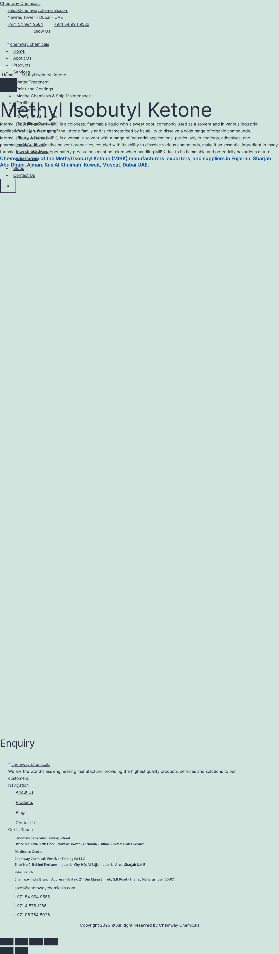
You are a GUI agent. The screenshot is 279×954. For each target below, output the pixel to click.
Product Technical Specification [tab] (70, 172)
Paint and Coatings (34, 89)
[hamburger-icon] (173, 51)
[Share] (36, 941)
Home (19, 51)
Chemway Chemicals (20, 3)
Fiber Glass (27, 158)
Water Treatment (32, 82)
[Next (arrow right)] (21, 950)
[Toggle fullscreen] (21, 941)
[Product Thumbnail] (8, 85)
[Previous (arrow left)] (6, 950)
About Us (22, 58)
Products (21, 65)
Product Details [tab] (25, 172)
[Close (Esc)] (51, 941)
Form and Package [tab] (118, 172)
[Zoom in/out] (6, 941)
